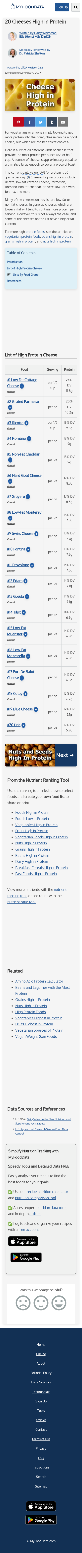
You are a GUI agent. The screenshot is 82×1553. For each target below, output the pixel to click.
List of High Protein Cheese (24, 268)
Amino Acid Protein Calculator (39, 981)
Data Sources (41, 1382)
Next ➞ (65, 755)
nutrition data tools (51, 1207)
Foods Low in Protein (32, 818)
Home (41, 1345)
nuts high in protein (57, 241)
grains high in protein (20, 241)
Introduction (14, 262)
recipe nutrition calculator (47, 1191)
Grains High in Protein (32, 849)
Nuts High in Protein (31, 843)
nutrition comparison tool (35, 1198)
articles (35, 1213)
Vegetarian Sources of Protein (39, 1030)
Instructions (41, 1467)
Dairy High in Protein (31, 861)
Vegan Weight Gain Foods (36, 1036)
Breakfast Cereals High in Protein (41, 867)
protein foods (35, 232)
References (14, 281)
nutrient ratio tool (21, 902)
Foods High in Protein (32, 812)
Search (41, 1477)
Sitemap (41, 1486)
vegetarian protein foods (22, 236)
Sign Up (62, 7)
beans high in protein (57, 236)
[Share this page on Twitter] (40, 122)
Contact (41, 1429)
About (41, 1363)
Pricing (41, 1354)
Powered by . (25, 67)
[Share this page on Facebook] (29, 122)
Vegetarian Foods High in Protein (41, 837)
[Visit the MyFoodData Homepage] (28, 9)
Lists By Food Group (25, 274)
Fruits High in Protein (31, 831)
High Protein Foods (30, 1012)
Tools (41, 1411)
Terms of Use (41, 1439)
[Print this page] (63, 122)
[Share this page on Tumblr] (52, 122)
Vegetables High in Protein (36, 825)
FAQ (41, 1458)
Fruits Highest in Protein (34, 1024)
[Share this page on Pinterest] (18, 122)
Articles (41, 1420)
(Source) (11, 391)
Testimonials (41, 1392)
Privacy (41, 1448)
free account (29, 1229)
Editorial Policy (41, 1373)
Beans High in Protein (32, 855)
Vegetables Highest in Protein (38, 1018)
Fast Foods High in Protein (36, 873)
